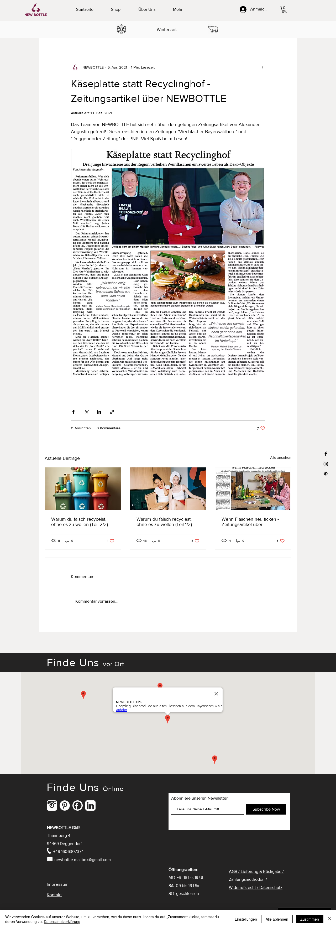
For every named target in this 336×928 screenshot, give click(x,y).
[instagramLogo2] (52, 805)
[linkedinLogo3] (90, 805)
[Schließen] (330, 919)
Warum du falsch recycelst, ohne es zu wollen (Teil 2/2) (79, 522)
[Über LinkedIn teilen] (99, 411)
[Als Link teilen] (111, 411)
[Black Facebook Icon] (326, 454)
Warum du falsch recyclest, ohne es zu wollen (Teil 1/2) (164, 522)
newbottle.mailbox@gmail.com (82, 859)
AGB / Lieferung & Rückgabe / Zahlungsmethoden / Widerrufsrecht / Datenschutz (256, 879)
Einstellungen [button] (246, 919)
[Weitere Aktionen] (262, 67)
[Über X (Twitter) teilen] (86, 411)
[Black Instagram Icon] (326, 464)
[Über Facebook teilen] (73, 411)
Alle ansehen (280, 457)
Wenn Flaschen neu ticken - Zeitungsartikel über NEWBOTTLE (250, 522)
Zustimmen (309, 919)
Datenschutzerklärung (62, 921)
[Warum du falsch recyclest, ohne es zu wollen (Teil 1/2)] (168, 488)
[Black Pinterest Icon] (326, 474)
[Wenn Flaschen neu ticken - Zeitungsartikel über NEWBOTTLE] (253, 488)
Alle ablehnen (277, 919)
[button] (284, 9)
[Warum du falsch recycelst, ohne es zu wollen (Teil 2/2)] (83, 488)
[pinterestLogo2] (65, 805)
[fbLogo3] (77, 805)
